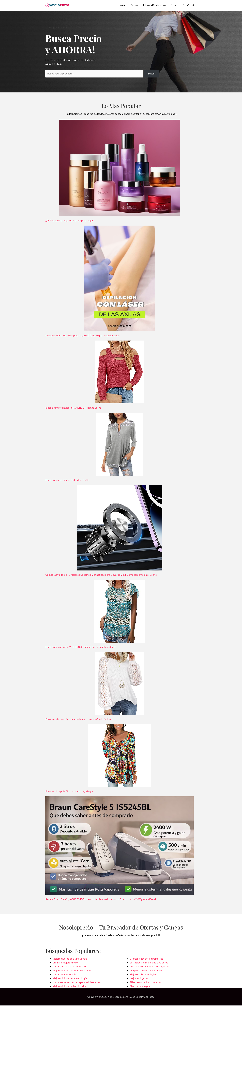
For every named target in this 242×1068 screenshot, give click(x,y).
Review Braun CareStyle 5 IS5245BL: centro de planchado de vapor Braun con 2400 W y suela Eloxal (100, 899)
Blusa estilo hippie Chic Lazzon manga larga (69, 791)
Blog (173, 5)
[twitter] (189, 5)
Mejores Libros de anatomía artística (73, 970)
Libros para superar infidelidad (69, 966)
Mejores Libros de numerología (70, 978)
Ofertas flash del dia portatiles (146, 958)
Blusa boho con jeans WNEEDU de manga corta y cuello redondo (80, 647)
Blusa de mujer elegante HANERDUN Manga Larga (73, 407)
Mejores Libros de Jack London (69, 986)
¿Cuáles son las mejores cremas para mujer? (69, 220)
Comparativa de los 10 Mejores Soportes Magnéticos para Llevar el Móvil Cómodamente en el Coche (101, 574)
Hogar (122, 5)
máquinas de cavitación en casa (147, 970)
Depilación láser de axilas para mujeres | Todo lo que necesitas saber (82, 335)
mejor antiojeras (139, 978)
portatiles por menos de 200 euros (149, 962)
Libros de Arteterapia (64, 974)
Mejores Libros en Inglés (143, 974)
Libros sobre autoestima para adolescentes (77, 982)
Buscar (151, 73)
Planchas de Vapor (140, 986)
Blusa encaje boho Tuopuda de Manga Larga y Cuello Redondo (79, 719)
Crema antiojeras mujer (66, 962)
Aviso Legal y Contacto (142, 996)
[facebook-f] (184, 5)
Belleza (134, 5)
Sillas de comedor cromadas (145, 982)
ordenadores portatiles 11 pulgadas (149, 966)
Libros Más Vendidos (154, 5)
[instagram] (193, 5)
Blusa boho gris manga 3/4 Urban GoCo (67, 480)
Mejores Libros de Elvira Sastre (70, 958)
